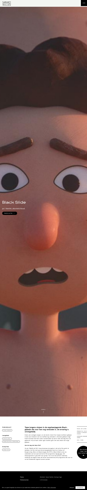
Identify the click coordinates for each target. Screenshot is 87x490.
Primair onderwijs (7, 430)
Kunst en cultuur (7, 438)
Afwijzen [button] (72, 487)
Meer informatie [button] (51, 487)
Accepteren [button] (80, 487)
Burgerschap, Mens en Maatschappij (11, 441)
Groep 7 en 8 (6, 449)
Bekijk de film (8, 213)
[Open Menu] (84, 3)
